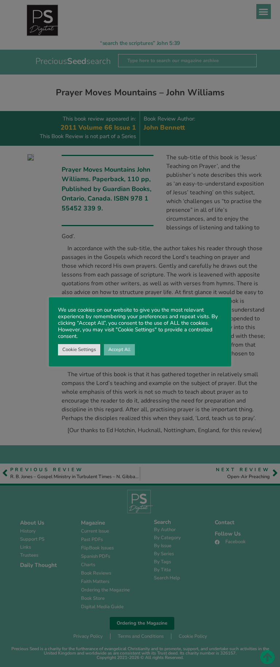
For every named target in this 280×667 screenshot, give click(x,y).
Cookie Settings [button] (79, 349)
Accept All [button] (119, 349)
